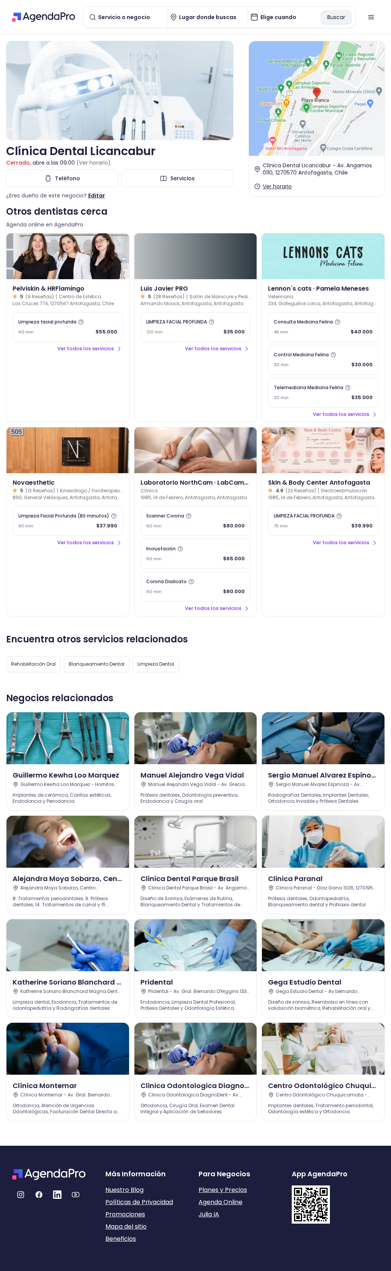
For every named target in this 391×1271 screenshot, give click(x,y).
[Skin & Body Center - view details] (323, 450)
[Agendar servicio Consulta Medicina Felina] (323, 326)
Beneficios (120, 1238)
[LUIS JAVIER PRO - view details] (195, 256)
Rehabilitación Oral (33, 664)
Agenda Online (220, 1202)
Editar (96, 195)
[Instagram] (20, 1194)
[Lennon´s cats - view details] (323, 256)
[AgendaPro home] (43, 17)
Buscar (336, 17)
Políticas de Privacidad (139, 1202)
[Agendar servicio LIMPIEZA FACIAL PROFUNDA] (195, 326)
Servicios (182, 178)
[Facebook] (39, 1194)
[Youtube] (75, 1194)
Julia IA (209, 1214)
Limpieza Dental (155, 664)
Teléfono (67, 178)
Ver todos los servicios (85, 348)
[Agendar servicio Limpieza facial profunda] (68, 326)
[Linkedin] (57, 1194)
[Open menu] (371, 17)
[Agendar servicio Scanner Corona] (195, 520)
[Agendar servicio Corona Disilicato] (195, 586)
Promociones (125, 1214)
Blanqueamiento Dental (96, 664)
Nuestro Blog (124, 1189)
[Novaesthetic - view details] (67, 450)
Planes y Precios (223, 1189)
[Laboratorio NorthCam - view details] (195, 450)
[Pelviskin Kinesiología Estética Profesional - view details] (67, 256)
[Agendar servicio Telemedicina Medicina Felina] (323, 392)
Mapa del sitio (126, 1226)
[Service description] (81, 322)
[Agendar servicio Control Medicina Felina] (323, 359)
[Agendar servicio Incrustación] (195, 553)
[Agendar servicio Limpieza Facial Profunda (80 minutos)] (68, 520)
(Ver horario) (93, 163)
